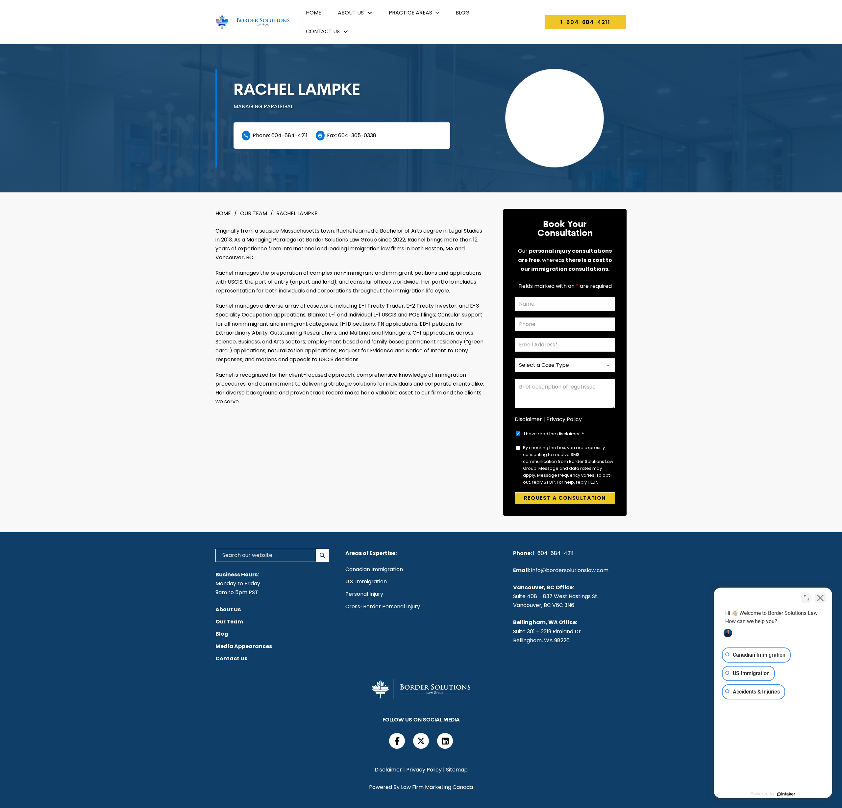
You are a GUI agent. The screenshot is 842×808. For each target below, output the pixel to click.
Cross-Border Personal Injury (382, 606)
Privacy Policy (564, 419)
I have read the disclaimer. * (554, 434)
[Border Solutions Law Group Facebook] (397, 741)
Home (313, 12)
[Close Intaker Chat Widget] (820, 598)
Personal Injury (364, 594)
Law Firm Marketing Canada (437, 787)
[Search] (322, 555)
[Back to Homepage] (252, 22)
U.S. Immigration (366, 581)
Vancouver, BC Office (543, 587)
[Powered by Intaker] (786, 794)
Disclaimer (528, 419)
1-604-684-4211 (585, 22)
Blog (463, 12)
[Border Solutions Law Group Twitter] (421, 741)
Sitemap (457, 769)
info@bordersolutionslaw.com (569, 570)
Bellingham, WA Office (544, 622)
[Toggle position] (806, 598)
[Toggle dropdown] (369, 12)
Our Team (253, 213)
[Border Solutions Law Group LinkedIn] (445, 741)
